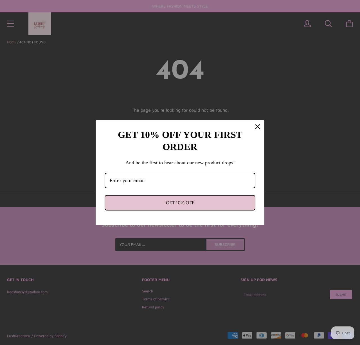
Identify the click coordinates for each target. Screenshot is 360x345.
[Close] (257, 126)
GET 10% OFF (180, 202)
